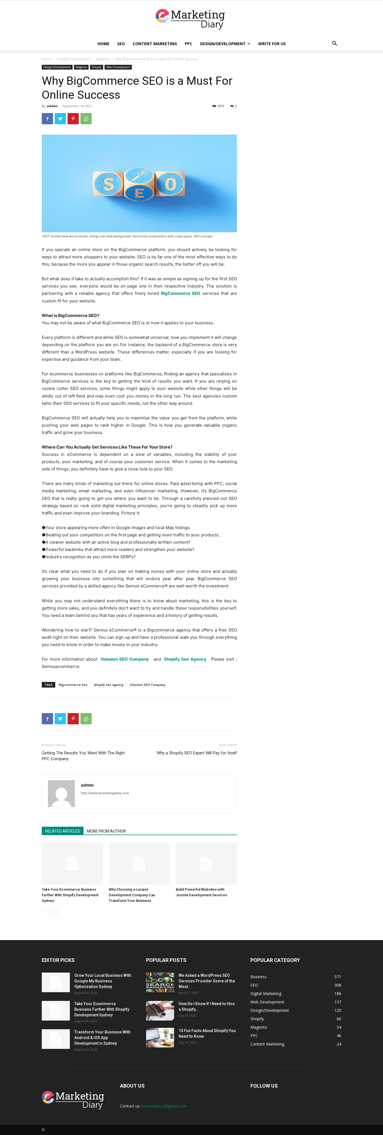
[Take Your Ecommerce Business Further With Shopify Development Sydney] (72, 864)
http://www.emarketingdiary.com (105, 793)
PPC (188, 43)
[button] (334, 44)
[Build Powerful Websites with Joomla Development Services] (206, 864)
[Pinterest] (73, 118)
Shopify (96, 67)
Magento (103, 59)
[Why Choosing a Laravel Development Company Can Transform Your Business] (139, 864)
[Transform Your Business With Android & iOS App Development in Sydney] (56, 1039)
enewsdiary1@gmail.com (164, 1106)
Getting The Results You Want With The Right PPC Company (83, 755)
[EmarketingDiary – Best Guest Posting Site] (191, 19)
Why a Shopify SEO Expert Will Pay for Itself (197, 752)
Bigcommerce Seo (73, 685)
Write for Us (272, 43)
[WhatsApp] (86, 118)
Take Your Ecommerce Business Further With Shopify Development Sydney (70, 895)
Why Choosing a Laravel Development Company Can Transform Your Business (132, 895)
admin (52, 106)
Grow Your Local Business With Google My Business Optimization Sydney (102, 981)
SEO (121, 43)
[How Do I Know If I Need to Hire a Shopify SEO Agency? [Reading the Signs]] (160, 1011)
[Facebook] (47, 118)
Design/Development (223, 43)
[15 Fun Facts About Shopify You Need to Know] (160, 1037)
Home (103, 43)
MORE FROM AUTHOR (106, 831)
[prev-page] (45, 911)
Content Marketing (155, 43)
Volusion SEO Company (147, 685)
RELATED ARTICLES (62, 831)
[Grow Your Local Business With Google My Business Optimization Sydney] (56, 982)
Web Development (118, 67)
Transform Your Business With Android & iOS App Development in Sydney (102, 1038)
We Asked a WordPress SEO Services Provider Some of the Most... (207, 981)
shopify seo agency (109, 685)
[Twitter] (60, 118)
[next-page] (54, 911)
